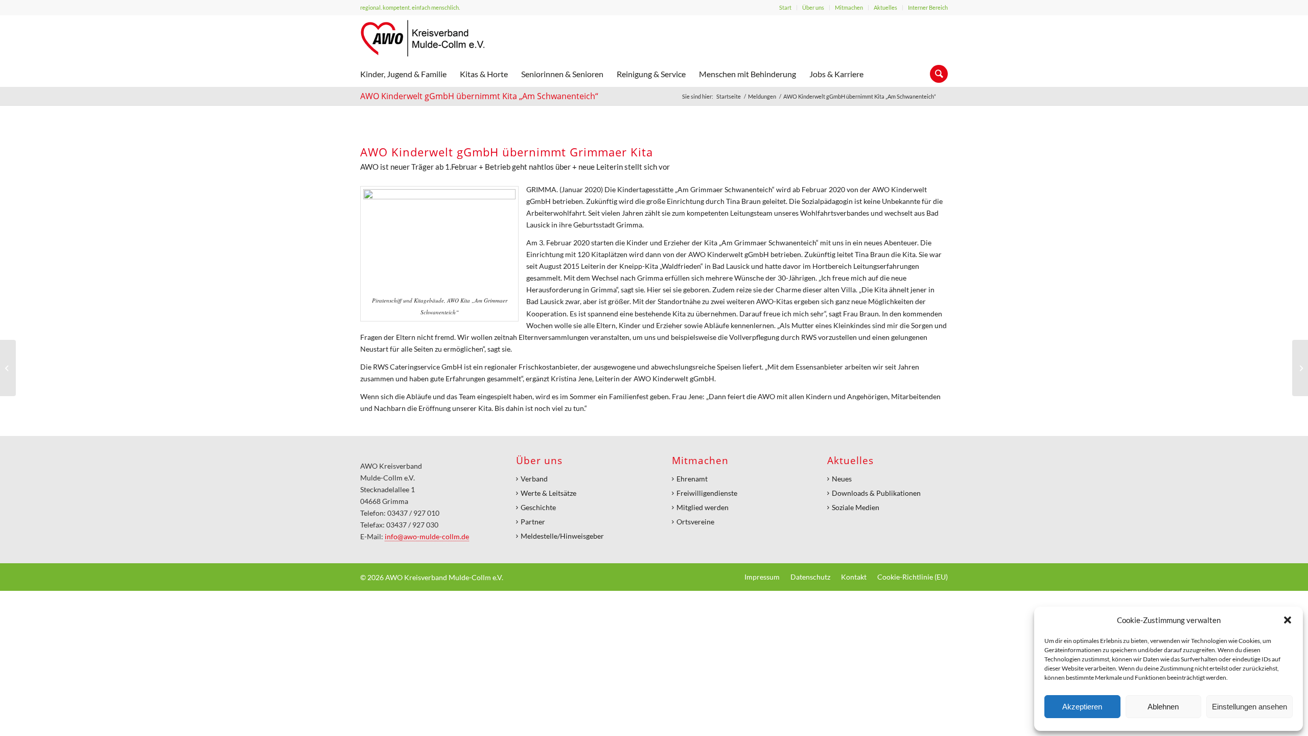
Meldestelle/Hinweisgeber (562, 536)
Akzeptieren (1082, 706)
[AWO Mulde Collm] (422, 38)
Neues (842, 478)
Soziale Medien (855, 507)
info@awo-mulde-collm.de (427, 536)
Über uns (813, 7)
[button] (1287, 620)
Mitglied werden (702, 507)
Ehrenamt (692, 478)
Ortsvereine (695, 521)
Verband (534, 478)
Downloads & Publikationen (876, 493)
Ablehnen (1163, 706)
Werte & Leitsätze (548, 493)
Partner (533, 521)
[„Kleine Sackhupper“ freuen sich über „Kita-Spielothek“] (1300, 368)
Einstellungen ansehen (1249, 706)
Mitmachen (849, 7)
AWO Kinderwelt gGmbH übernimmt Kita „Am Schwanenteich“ (479, 96)
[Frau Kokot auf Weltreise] (8, 368)
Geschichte (538, 507)
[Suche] (935, 74)
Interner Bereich (928, 7)
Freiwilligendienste (706, 493)
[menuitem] (785, 7)
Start (785, 7)
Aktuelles (885, 7)
